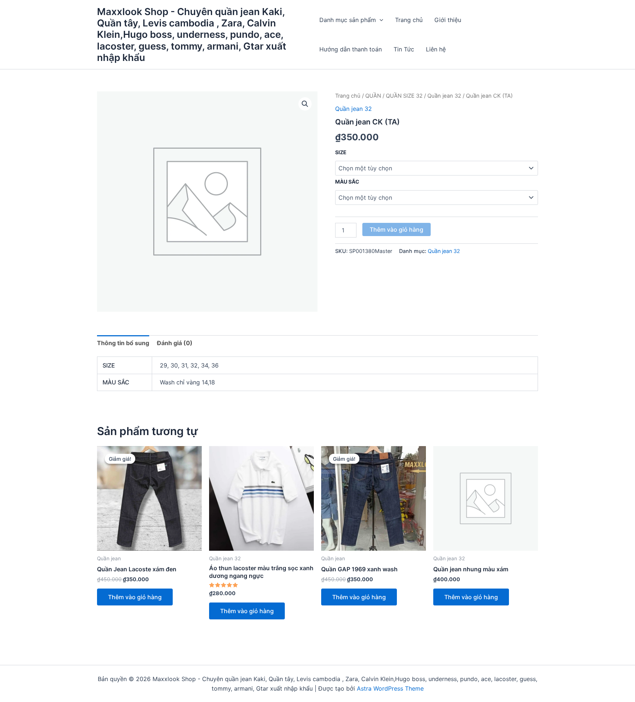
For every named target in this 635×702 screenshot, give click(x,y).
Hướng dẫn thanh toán (350, 49)
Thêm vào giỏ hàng (396, 229)
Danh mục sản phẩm (347, 19)
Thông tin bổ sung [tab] (123, 343)
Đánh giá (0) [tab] (175, 343)
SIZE (341, 152)
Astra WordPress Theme (390, 688)
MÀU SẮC (347, 181)
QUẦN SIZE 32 (404, 96)
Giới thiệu (447, 19)
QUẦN (373, 96)
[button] (379, 20)
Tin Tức (404, 49)
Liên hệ (436, 49)
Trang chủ (409, 19)
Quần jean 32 (444, 96)
